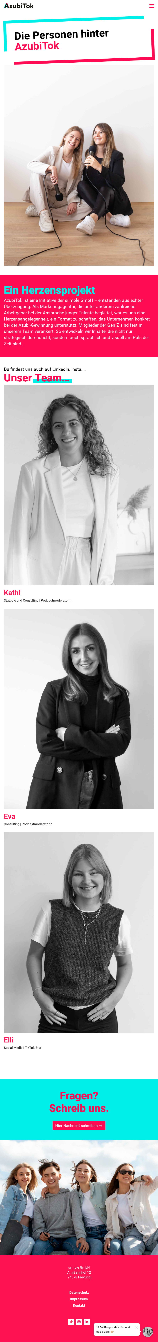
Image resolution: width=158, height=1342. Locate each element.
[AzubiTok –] (19, 6)
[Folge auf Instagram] (79, 1322)
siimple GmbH (79, 1267)
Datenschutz (79, 1292)
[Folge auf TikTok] (71, 1322)
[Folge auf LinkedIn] (87, 1322)
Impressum (79, 1299)
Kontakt (79, 1305)
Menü (151, 5)
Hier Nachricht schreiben (76, 1125)
